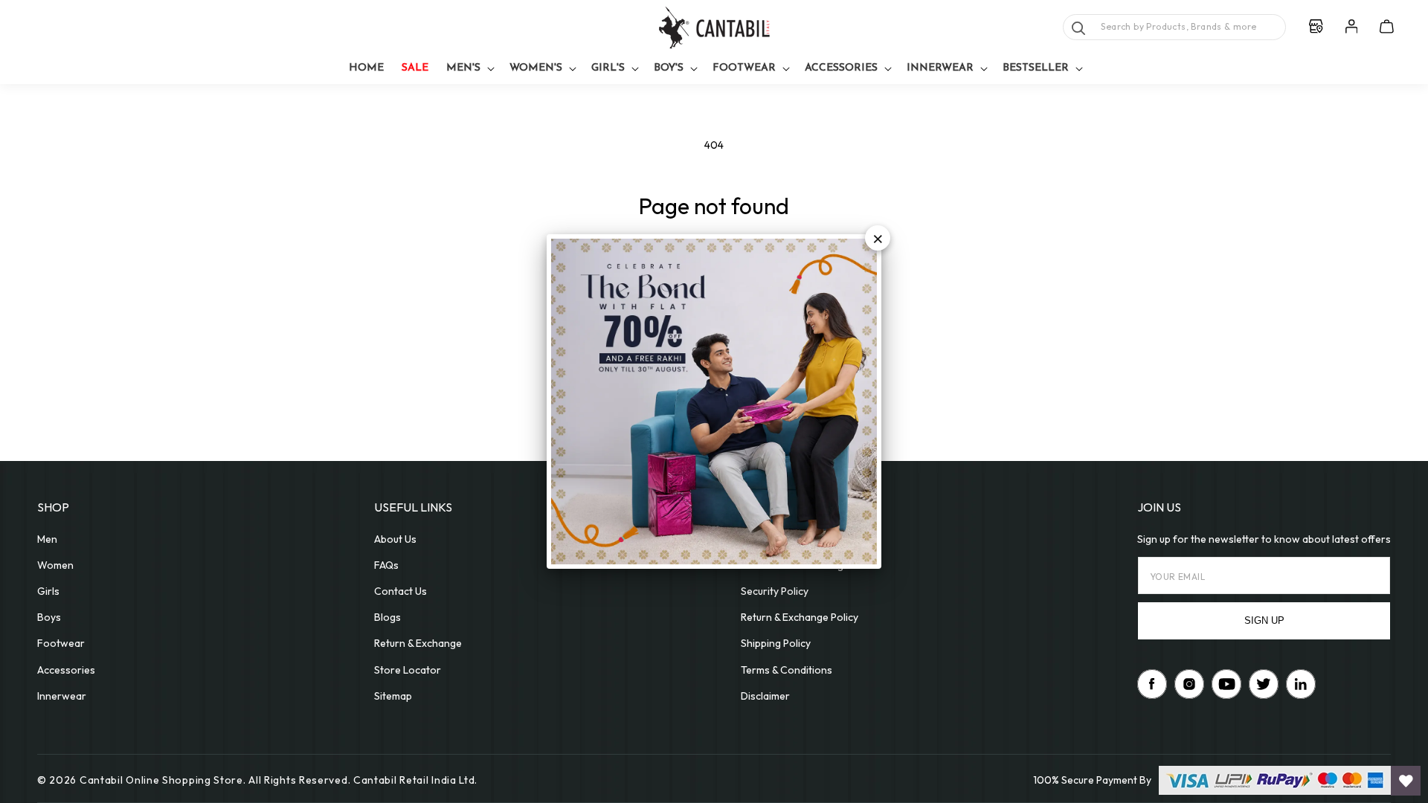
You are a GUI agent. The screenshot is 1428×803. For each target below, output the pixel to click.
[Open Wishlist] (1406, 781)
